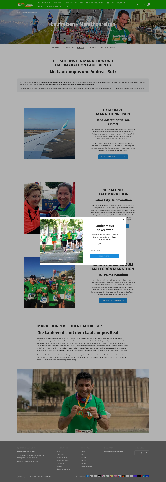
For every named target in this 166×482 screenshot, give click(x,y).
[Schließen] (123, 219)
